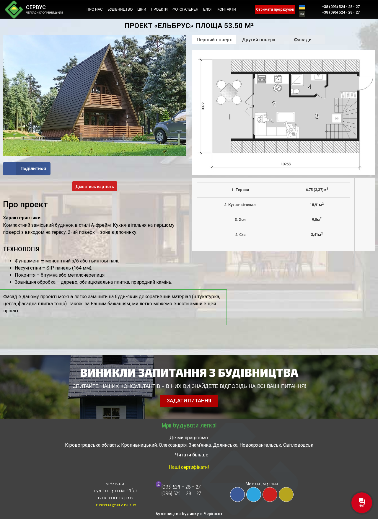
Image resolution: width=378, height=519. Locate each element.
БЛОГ (208, 9)
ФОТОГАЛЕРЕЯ (185, 9)
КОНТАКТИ (226, 9)
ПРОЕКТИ (159, 9)
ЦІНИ (141, 9)
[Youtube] (270, 494)
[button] (26, 168)
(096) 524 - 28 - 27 (181, 493)
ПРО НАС (95, 9)
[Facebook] (237, 494)
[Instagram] (286, 494)
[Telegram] (253, 494)
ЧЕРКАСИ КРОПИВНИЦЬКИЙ (44, 12)
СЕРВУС (36, 7)
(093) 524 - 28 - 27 (181, 487)
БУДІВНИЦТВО (120, 9)
